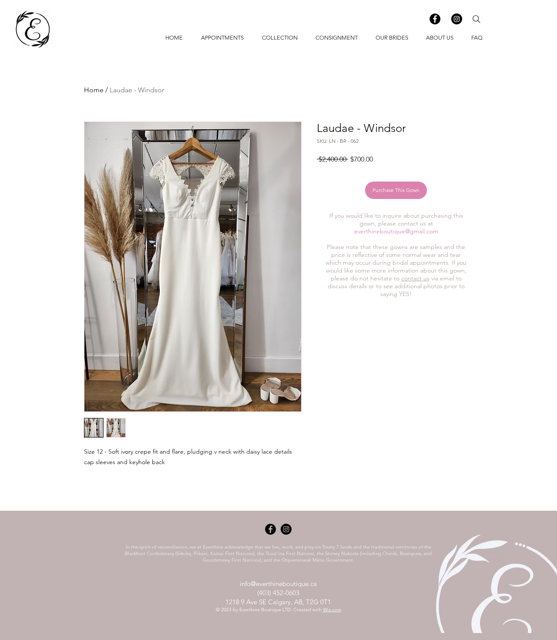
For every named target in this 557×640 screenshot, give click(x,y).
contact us (415, 278)
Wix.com (332, 609)
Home (94, 90)
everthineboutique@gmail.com (396, 231)
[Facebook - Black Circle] (434, 18)
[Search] (476, 19)
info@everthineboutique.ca (278, 583)
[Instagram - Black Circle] (456, 18)
